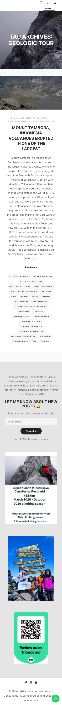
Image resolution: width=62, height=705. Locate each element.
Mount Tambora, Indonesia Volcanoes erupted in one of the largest (31, 138)
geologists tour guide (24, 291)
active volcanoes (19, 277)
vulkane (45, 341)
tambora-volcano (31, 321)
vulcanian (45, 336)
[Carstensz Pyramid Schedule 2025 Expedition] (31, 523)
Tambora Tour (41, 316)
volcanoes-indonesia (23, 336)
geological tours (19, 286)
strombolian (40, 301)
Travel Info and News (18, 121)
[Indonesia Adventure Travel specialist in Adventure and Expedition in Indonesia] (20, 5)
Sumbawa (24, 311)
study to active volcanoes (31, 306)
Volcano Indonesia (31, 326)
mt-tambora (21, 301)
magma (24, 296)
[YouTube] (36, 682)
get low (46, 291)
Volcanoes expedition (31, 331)
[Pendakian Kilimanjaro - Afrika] (31, 599)
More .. (49, 8)
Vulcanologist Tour (24, 341)
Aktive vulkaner (43, 277)
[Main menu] (55, 3)
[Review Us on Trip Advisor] (31, 662)
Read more (31, 267)
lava (13, 296)
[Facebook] (26, 682)
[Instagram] (31, 682)
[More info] (48, 3)
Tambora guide (21, 316)
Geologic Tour (33, 281)
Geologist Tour (43, 286)
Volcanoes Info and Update (41, 121)
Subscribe (31, 431)
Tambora (38, 311)
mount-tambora (41, 296)
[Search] (41, 3)
